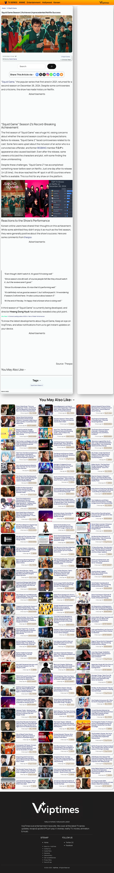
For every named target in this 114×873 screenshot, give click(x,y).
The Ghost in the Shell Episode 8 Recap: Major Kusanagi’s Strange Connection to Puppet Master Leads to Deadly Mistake (26, 478)
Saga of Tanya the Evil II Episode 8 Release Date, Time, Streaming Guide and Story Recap (101, 642)
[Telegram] (54, 74)
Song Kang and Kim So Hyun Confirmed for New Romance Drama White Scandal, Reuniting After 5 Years (26, 759)
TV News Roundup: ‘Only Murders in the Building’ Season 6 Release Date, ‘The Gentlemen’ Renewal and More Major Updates (101, 550)
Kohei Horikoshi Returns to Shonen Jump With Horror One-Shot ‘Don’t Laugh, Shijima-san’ (63, 526)
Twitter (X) (69, 842)
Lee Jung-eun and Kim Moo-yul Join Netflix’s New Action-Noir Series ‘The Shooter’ (63, 642)
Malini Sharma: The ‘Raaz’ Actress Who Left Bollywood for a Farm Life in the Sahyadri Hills (64, 712)
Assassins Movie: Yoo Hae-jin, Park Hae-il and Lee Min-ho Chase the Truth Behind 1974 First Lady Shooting (64, 759)
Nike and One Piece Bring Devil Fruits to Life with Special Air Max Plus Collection (101, 514)
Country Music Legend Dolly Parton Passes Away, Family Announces (99, 573)
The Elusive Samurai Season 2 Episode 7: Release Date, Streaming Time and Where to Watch (100, 432)
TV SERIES (71, 424)
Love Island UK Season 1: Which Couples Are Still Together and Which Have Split (26, 782)
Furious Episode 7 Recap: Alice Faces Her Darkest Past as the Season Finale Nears (63, 736)
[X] (40, 74)
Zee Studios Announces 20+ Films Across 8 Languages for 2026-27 (102, 700)
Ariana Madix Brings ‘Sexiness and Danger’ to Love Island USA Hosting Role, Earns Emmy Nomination (102, 619)
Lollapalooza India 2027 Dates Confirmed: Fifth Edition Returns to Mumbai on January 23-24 (26, 701)
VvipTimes (55, 867)
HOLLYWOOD (32, 413)
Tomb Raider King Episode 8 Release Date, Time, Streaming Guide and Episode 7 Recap (101, 584)
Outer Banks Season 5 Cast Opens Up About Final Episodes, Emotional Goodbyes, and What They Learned (102, 771)
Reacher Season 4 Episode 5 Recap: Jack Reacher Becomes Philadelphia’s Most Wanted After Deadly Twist (101, 478)
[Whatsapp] (51, 74)
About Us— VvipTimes (50, 846)
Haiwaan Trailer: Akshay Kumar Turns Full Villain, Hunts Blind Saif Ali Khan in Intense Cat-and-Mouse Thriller (26, 713)
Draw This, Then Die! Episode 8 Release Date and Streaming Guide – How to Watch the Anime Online (63, 432)
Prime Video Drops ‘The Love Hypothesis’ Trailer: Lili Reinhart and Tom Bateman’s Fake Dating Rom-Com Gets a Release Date (26, 409)
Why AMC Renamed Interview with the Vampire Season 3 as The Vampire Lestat (27, 666)
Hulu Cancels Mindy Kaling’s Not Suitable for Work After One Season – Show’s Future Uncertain (64, 770)
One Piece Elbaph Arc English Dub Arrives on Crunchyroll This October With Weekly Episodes (26, 526)
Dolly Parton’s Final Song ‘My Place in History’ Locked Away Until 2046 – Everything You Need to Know (102, 490)
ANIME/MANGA (108, 424)
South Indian (108, 413)
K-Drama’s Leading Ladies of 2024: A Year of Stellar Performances (22, 316)
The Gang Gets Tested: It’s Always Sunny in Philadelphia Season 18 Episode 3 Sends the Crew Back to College (102, 724)
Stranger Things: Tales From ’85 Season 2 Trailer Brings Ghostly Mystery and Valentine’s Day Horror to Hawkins (101, 678)
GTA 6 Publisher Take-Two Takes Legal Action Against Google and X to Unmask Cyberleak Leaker (64, 677)
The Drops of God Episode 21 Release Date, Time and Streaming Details (99, 420)
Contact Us (47, 849)
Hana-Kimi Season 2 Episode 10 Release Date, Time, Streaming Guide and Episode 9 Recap (101, 596)
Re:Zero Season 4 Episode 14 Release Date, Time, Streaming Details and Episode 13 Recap (25, 642)
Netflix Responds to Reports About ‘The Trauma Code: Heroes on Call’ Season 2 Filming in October (102, 747)
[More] (61, 74)
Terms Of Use (48, 862)
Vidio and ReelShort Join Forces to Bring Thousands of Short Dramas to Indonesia (102, 631)
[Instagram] (47, 74)
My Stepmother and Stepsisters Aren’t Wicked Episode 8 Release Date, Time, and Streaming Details (102, 608)
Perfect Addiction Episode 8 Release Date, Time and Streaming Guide (24, 654)
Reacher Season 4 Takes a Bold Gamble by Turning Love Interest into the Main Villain (64, 420)
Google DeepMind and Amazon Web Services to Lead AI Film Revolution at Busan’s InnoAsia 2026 (63, 608)
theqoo (28, 237)
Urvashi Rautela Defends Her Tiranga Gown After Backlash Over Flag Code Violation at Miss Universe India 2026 (102, 713)
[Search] (51, 66)
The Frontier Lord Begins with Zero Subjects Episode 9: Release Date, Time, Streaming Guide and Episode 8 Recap (27, 443)
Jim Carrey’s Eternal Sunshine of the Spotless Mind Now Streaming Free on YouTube (64, 782)
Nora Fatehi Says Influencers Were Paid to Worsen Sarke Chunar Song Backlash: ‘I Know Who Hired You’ (25, 515)
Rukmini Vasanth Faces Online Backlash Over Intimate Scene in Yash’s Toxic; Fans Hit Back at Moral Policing (101, 409)
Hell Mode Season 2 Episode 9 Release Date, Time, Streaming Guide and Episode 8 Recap (63, 443)
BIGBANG (42, 147)
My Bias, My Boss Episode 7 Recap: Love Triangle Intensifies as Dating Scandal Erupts (102, 689)
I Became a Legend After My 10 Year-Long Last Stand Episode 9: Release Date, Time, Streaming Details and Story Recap (101, 443)
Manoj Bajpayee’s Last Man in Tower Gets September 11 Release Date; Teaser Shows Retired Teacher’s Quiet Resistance (64, 409)
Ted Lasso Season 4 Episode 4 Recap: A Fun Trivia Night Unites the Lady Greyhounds (26, 549)
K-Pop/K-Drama (12, 8)
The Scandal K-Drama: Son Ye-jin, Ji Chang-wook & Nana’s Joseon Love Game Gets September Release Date (101, 736)
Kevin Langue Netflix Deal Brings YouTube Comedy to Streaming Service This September (64, 584)
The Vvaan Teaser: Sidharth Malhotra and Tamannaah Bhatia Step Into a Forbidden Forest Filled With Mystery (64, 724)
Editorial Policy (48, 855)
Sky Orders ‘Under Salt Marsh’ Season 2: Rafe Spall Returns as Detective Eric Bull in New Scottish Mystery (100, 455)
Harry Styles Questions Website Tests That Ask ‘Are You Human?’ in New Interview (26, 467)
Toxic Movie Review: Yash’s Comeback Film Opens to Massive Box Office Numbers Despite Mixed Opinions (26, 573)
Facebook (69, 845)
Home (4, 8)
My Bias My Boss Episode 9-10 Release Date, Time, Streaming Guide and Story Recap (101, 538)
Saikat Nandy (13, 59)
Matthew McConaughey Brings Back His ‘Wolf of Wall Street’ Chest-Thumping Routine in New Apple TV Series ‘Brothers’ (26, 689)
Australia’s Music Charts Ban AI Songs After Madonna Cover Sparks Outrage (63, 514)
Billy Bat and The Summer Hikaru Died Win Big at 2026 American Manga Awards (26, 538)
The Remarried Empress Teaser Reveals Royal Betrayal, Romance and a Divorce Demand (64, 455)
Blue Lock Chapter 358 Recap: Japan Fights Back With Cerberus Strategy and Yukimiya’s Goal (64, 666)
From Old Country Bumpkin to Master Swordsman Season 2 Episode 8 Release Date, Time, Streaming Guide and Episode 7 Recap (63, 619)
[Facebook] (37, 74)
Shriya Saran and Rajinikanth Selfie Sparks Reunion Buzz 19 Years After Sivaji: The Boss (63, 701)
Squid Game (8, 81)
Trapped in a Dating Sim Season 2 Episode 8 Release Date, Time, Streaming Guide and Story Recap (26, 608)
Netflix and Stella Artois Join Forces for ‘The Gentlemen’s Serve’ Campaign (100, 561)
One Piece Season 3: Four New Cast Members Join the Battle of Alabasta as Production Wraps (64, 747)
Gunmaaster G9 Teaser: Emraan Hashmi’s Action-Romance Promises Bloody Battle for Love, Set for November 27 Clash (26, 747)
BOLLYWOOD (70, 413)
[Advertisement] (36, 108)
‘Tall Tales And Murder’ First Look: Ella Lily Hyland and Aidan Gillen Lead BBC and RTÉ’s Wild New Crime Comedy (64, 561)
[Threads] (44, 74)
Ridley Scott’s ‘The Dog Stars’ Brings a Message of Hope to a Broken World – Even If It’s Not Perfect (100, 467)
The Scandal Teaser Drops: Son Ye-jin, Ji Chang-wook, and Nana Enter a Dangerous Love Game (26, 770)
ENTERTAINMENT (31, 425)
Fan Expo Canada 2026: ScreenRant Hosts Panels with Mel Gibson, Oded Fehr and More (102, 782)
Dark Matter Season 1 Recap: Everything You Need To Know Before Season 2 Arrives (63, 689)
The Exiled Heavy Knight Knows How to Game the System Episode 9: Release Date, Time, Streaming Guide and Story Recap (64, 502)
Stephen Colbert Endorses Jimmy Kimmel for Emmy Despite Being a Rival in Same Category (64, 631)
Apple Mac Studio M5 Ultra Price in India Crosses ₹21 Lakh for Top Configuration (102, 666)
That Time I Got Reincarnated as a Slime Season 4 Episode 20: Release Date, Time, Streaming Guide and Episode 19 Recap (26, 455)
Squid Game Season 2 (37, 385)
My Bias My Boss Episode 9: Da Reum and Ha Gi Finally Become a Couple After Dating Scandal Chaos (25, 490)
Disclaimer (47, 853)
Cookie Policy (47, 851)
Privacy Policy (48, 860)
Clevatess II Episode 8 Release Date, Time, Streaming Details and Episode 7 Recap (64, 654)
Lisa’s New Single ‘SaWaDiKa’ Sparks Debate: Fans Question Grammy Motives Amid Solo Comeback (100, 654)
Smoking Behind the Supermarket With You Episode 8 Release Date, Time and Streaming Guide (64, 490)
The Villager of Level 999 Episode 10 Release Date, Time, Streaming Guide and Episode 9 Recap (26, 596)
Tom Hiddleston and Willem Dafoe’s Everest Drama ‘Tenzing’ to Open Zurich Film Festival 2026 (101, 501)
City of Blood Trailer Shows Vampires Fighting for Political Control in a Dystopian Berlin (25, 736)
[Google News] (58, 74)
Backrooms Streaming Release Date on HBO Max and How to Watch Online (25, 561)
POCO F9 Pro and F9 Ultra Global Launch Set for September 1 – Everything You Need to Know (26, 677)
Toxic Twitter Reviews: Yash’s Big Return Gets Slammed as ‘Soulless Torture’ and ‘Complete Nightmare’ (63, 573)
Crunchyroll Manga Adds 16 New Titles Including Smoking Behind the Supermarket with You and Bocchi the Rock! (26, 585)
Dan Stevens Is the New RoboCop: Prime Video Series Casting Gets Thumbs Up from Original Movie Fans (64, 550)
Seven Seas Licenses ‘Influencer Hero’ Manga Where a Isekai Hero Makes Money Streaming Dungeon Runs (101, 526)
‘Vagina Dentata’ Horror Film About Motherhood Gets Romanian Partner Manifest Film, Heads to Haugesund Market (27, 619)
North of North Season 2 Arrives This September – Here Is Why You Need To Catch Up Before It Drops (64, 478)
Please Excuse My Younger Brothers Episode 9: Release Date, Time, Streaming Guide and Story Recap (26, 432)
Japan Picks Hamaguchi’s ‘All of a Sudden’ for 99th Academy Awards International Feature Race (64, 596)
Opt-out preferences (50, 857)
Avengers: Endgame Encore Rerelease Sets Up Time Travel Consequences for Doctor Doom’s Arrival (63, 467)
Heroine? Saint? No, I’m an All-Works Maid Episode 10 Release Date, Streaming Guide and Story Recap (26, 631)
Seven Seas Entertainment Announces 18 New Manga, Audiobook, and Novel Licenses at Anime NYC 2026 (64, 538)
